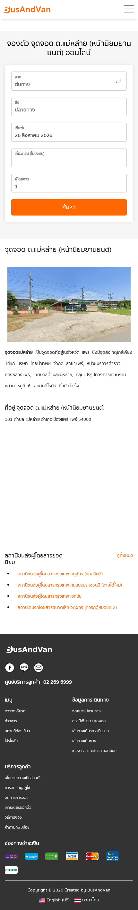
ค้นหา (69, 207)
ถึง (17, 103)
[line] (24, 667)
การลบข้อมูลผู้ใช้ (17, 788)
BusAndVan (98, 890)
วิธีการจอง (13, 818)
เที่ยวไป (20, 128)
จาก (18, 77)
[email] (38, 667)
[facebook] (9, 667)
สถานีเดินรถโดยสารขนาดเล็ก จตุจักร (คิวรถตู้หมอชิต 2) (67, 607)
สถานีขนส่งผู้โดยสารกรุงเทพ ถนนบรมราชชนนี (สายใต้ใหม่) (70, 585)
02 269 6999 (57, 682)
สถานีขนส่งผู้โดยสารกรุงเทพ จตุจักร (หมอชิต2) (60, 574)
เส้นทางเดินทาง (84, 741)
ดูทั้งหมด (125, 555)
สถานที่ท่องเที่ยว (17, 731)
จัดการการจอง (17, 798)
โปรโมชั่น (11, 741)
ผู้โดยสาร (22, 179)
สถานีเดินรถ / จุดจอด (89, 721)
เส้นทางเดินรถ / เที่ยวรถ (90, 731)
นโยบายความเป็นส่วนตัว (23, 778)
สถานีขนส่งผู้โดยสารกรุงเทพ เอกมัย (50, 596)
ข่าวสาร (11, 721)
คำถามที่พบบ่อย (17, 827)
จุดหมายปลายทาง (86, 711)
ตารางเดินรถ (15, 711)
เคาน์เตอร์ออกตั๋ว (18, 808)
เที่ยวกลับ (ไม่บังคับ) (30, 154)
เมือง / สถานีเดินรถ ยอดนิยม (94, 751)
